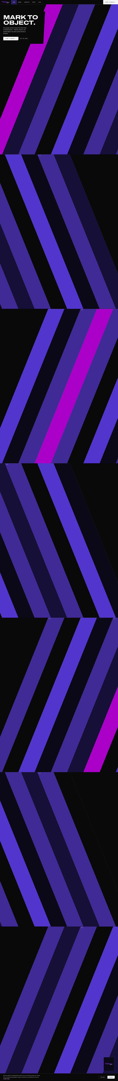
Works (19, 2)
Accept (111, 1077)
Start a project (110, 2)
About (33, 2)
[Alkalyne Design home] (5, 2)
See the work (24, 38)
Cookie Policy (6, 1078)
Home (14, 2)
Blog (40, 2)
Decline (102, 1077)
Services (26, 2)
